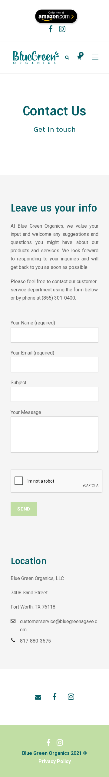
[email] (38, 697)
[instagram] (62, 30)
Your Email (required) (32, 353)
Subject (18, 382)
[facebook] (50, 30)
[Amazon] (57, 16)
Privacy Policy (54, 761)
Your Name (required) (33, 323)
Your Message (26, 412)
